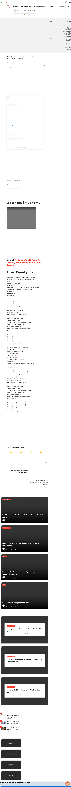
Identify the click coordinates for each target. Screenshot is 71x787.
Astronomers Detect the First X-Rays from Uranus (19, 471)
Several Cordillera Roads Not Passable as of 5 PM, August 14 (13, 729)
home (17, 357)
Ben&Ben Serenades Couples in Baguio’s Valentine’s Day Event (23, 516)
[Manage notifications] (68, 784)
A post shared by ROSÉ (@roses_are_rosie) (25, 147)
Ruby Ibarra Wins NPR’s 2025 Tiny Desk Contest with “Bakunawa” (21, 544)
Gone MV (24, 462)
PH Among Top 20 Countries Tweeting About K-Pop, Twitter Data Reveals (24, 262)
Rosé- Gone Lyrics (13, 193)
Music (13, 493)
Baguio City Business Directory (22, 6)
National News (67, 37)
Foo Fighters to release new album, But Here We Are (24, 630)
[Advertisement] (27, 82)
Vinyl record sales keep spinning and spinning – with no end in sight (24, 660)
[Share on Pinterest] (32, 11)
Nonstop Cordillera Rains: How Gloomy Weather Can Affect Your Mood (14, 723)
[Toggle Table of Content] (8, 185)
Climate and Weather (68, 40)
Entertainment (6, 499)
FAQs (4, 584)
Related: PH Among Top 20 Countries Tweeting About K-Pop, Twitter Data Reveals (28, 190)
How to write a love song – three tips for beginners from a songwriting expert (23, 573)
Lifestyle (68, 42)
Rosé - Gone (34, 462)
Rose (29, 462)
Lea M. (20, 10)
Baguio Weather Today (40, 6)
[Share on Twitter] (30, 11)
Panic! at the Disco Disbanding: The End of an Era (23, 691)
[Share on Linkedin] (35, 11)
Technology (68, 47)
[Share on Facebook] (28, 11)
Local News (68, 36)
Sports (69, 49)
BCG (7, 578)
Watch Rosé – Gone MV (14, 188)
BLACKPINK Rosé (16, 462)
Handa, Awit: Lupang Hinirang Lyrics (15, 603)
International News (67, 44)
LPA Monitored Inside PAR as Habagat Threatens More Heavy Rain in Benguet (13, 716)
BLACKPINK (9, 462)
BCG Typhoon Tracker (67, 34)
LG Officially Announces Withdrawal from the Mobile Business (39, 482)
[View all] (11, 743)
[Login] (68, 6)
